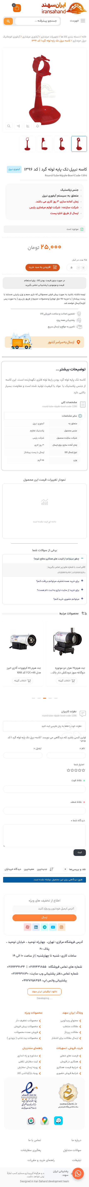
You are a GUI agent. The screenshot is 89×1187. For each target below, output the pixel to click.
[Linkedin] (36, 927)
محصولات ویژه (33, 1013)
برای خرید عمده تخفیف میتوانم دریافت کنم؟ (57, 581)
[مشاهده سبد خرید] (17, 8)
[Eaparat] (27, 927)
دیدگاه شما (78, 821)
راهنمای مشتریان (32, 1048)
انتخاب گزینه (64, 681)
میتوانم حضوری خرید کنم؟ (66, 599)
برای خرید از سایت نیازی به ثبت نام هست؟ (58, 590)
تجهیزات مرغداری (49, 37)
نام (82, 749)
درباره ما (76, 1140)
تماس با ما (34, 1140)
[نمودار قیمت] (28, 126)
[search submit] (8, 21)
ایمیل (37, 749)
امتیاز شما (79, 765)
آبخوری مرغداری (30, 37)
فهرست (74, 21)
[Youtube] (53, 927)
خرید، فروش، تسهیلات (69, 1048)
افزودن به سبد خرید (40, 267)
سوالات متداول (72, 1150)
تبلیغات (76, 1160)
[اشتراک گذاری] (18, 126)
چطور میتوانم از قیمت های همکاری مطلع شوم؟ (56, 558)
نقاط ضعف (76, 802)
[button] (55, 698)
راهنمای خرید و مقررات (41, 1160)
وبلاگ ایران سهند (72, 1013)
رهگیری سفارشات (31, 1150)
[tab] (44, 558)
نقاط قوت (76, 781)
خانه (84, 37)
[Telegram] (44, 927)
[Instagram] (61, 927)
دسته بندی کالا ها (70, 37)
